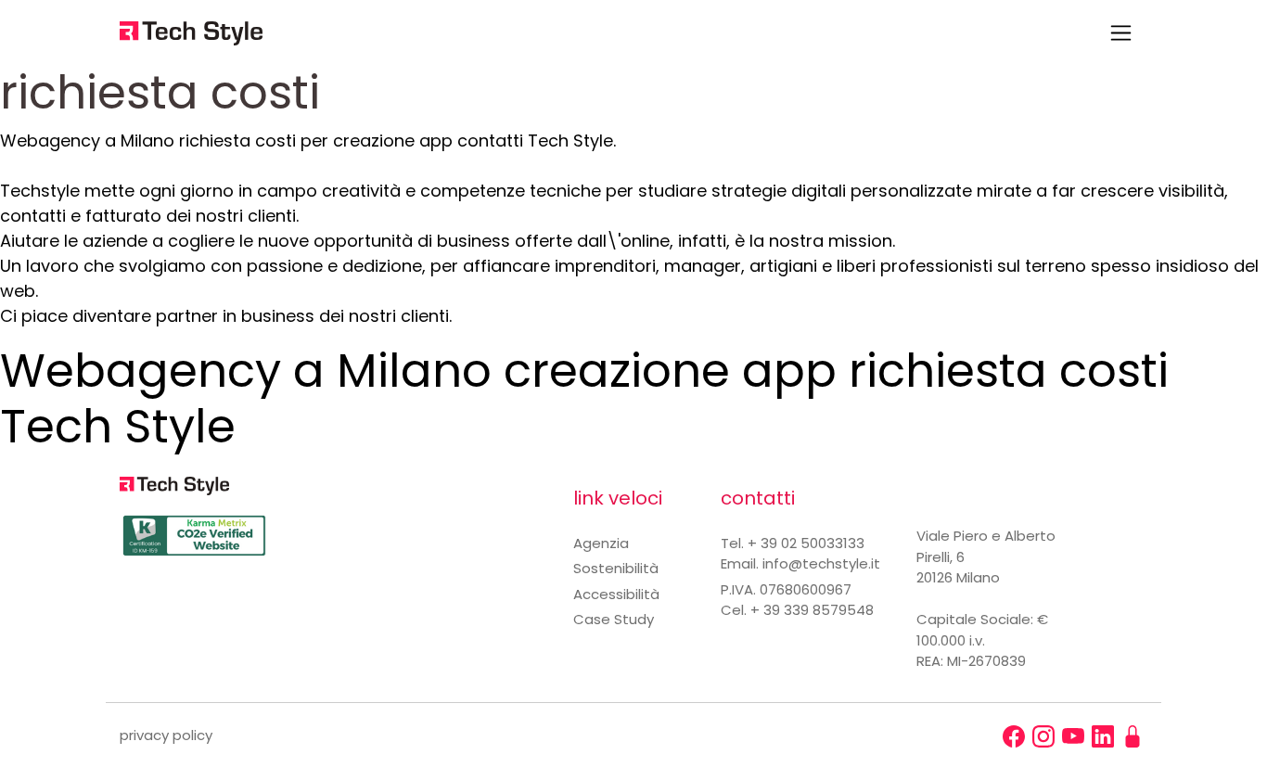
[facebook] (1014, 736)
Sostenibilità (616, 568)
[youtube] (1073, 736)
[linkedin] (1103, 736)
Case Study (613, 619)
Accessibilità (616, 594)
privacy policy (166, 735)
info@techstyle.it (821, 563)
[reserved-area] (1132, 736)
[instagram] (1043, 736)
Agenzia (601, 543)
